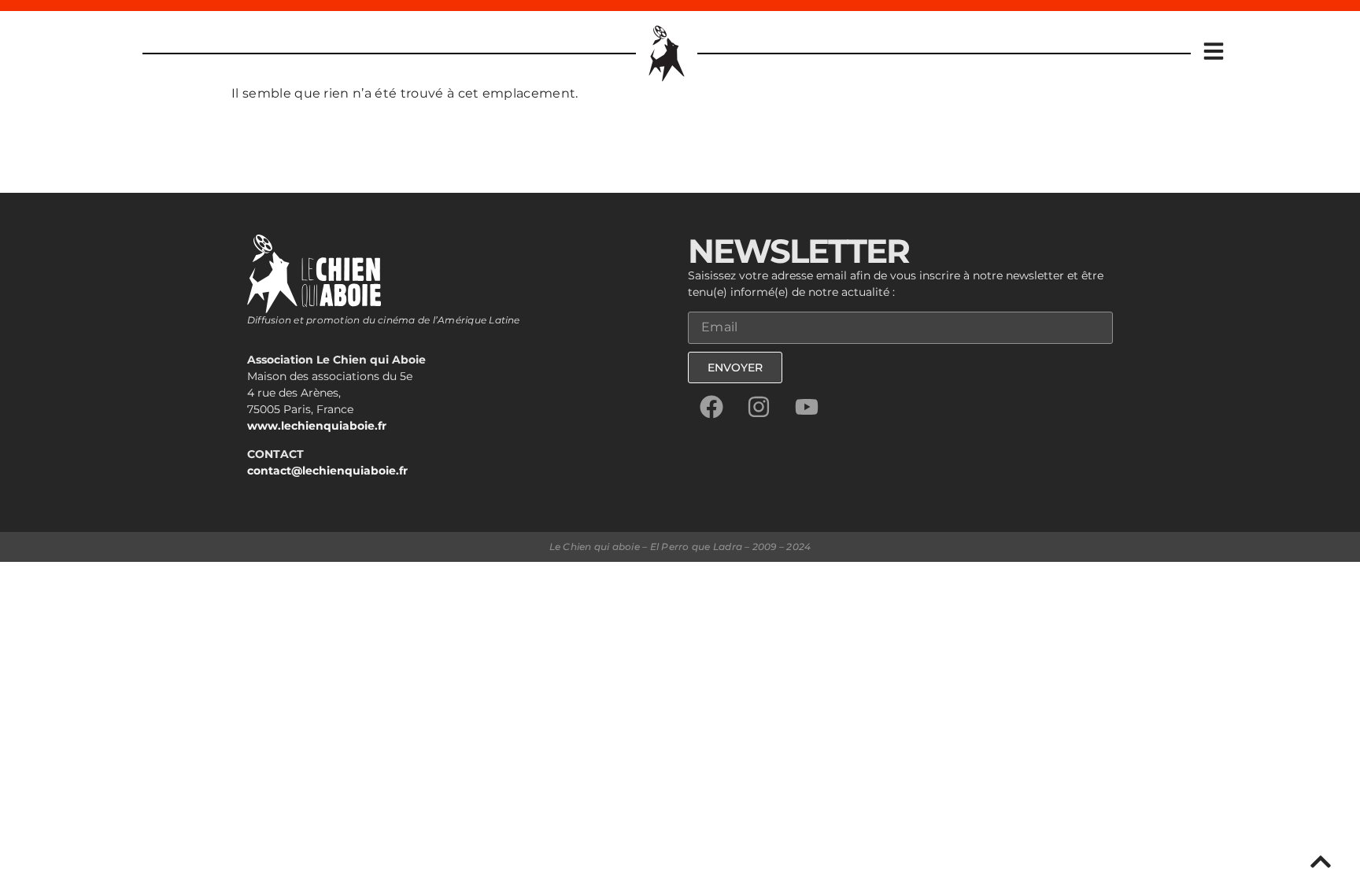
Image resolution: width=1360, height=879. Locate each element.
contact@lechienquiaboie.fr (327, 471)
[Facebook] (711, 406)
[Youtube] (806, 406)
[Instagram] (758, 406)
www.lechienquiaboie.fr (316, 426)
